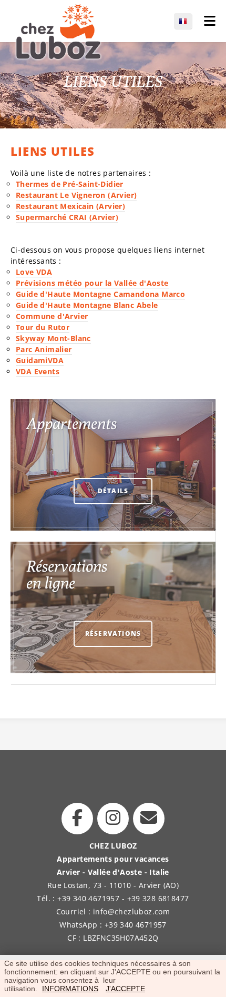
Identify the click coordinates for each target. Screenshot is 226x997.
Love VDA (34, 272)
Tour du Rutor (42, 327)
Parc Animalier (44, 349)
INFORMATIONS (70, 988)
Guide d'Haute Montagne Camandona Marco (100, 294)
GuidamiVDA (40, 360)
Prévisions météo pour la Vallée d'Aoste (92, 283)
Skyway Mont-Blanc (53, 338)
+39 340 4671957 (88, 898)
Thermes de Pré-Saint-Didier (70, 184)
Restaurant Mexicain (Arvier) (70, 206)
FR (188, 21)
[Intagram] (113, 818)
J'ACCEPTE (125, 988)
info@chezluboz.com (131, 911)
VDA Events (37, 371)
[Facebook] (77, 818)
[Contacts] (149, 818)
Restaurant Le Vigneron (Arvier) (76, 195)
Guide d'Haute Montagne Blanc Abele (87, 305)
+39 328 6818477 (158, 898)
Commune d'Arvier (52, 316)
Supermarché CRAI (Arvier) (67, 217)
